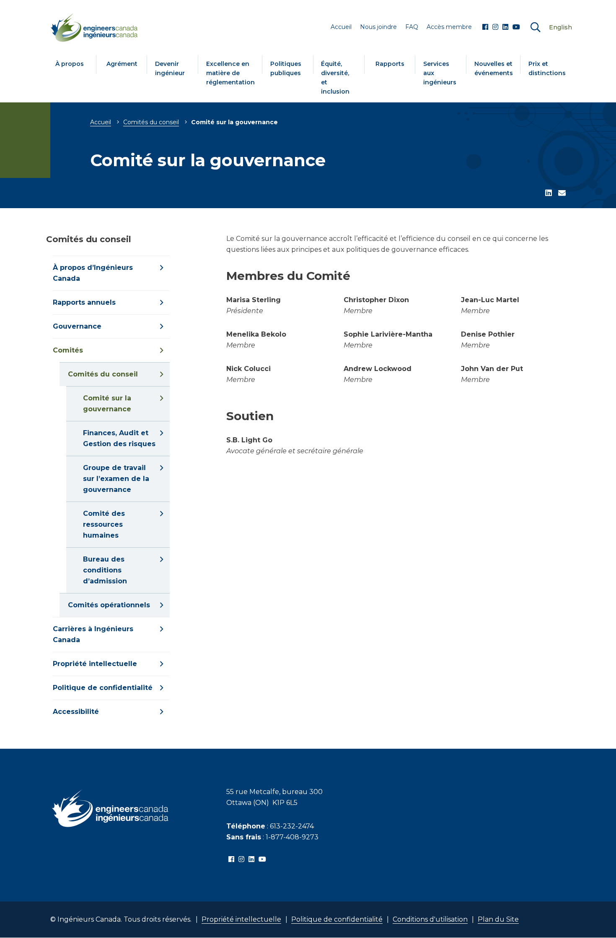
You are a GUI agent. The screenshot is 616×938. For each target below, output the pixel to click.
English (560, 27)
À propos (69, 64)
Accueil (100, 122)
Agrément (121, 64)
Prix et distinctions (547, 68)
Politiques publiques (285, 68)
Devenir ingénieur (170, 68)
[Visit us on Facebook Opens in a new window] (485, 27)
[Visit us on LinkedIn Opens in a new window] (505, 27)
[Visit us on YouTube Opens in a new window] (516, 27)
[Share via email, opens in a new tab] (562, 193)
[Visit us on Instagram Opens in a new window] (495, 27)
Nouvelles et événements (493, 68)
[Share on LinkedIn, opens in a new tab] (548, 193)
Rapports (389, 64)
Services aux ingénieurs (439, 73)
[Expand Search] (536, 27)
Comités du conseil (151, 122)
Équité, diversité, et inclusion (335, 77)
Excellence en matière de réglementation (230, 73)
